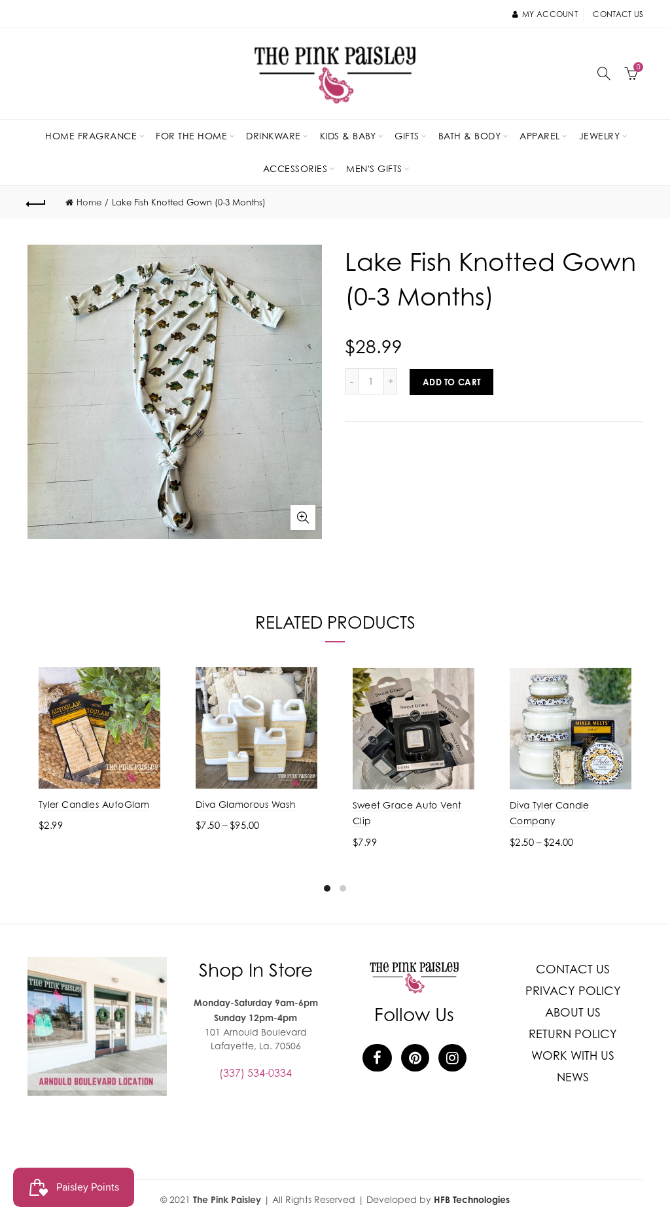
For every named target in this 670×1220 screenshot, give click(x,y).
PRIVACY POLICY (573, 991)
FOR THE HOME (191, 135)
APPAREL (540, 135)
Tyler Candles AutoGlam (94, 804)
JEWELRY (599, 135)
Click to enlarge (303, 517)
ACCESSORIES (295, 168)
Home (89, 202)
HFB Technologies (472, 1199)
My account (550, 14)
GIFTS (407, 135)
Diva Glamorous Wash (245, 804)
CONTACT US (573, 969)
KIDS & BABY (348, 135)
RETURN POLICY (573, 1034)
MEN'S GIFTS (374, 168)
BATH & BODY (469, 135)
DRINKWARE (273, 135)
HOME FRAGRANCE (91, 135)
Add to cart (451, 382)
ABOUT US (573, 1012)
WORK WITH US (572, 1055)
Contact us (618, 14)
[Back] (36, 202)
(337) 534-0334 (255, 1072)
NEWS (573, 1077)
